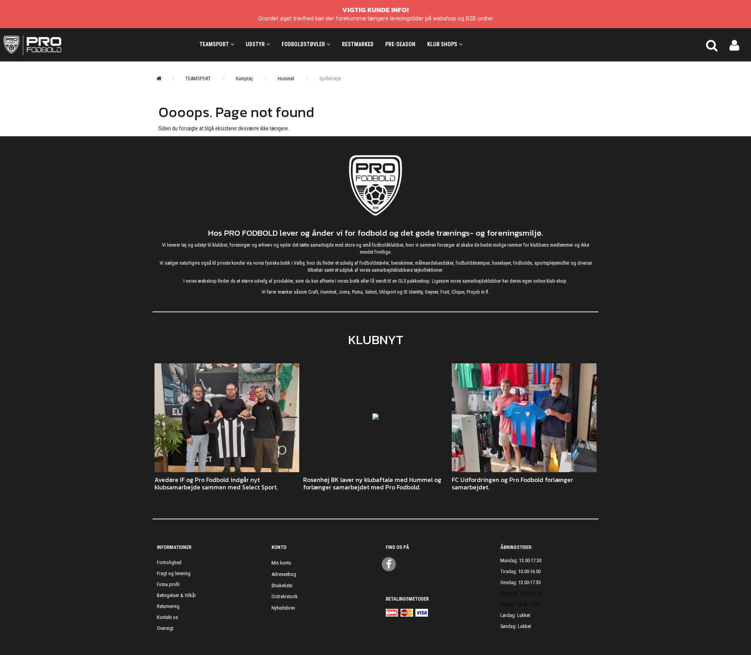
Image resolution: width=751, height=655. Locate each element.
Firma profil (168, 584)
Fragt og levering (173, 573)
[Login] (734, 44)
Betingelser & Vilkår (176, 595)
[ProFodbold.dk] (67, 44)
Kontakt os (167, 617)
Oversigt (165, 628)
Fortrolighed (169, 562)
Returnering (168, 606)
